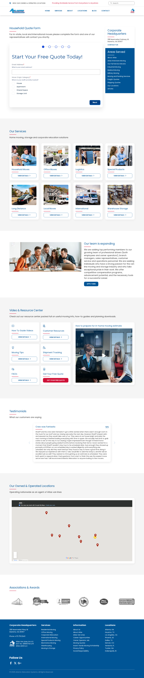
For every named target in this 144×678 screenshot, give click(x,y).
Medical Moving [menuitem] (114, 70)
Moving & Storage (48, 648)
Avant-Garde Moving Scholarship (86, 646)
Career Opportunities (81, 638)
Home (47, 11)
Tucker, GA (109, 648)
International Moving (49, 638)
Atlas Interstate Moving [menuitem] (117, 61)
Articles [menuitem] (110, 89)
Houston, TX (109, 632)
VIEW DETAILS (23, 176)
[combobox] (122, 3)
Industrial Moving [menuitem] (114, 67)
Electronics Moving (48, 643)
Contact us (113, 45)
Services (58, 11)
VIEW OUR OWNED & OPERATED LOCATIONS (28, 3)
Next (95, 102)
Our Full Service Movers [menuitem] (117, 64)
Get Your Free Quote (56, 380)
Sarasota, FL (109, 646)
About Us (76, 630)
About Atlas (77, 632)
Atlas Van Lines (79, 635)
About (70, 11)
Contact (105, 11)
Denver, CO (109, 643)
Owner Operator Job (81, 640)
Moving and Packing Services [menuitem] (119, 76)
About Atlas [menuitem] (112, 57)
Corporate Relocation (49, 635)
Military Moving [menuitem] (113, 73)
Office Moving (46, 632)
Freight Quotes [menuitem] (113, 79)
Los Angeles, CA (111, 635)
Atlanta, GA (109, 630)
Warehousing (46, 646)
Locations (82, 11)
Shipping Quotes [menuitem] (114, 82)
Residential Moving (48, 630)
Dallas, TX (108, 640)
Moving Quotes (79, 643)
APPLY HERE (91, 284)
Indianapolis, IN (110, 651)
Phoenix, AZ (109, 638)
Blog (94, 11)
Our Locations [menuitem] (113, 86)
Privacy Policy (78, 648)
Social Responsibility (81, 651)
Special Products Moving (50, 640)
